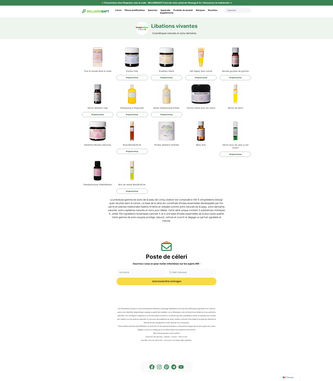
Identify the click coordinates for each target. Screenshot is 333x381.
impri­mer (167, 337)
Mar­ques (200, 10)
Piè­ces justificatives (135, 10)
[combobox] (237, 10)
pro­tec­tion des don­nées (154, 337)
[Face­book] (152, 367)
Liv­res (118, 10)
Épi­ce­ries (152, 10)
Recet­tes (212, 10)
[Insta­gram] (159, 367)
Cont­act (174, 337)
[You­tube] (181, 367)
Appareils (165, 10)
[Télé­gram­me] (173, 367)
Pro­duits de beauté (183, 10)
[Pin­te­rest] (166, 367)
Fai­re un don (182, 337)
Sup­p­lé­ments (167, 12)
